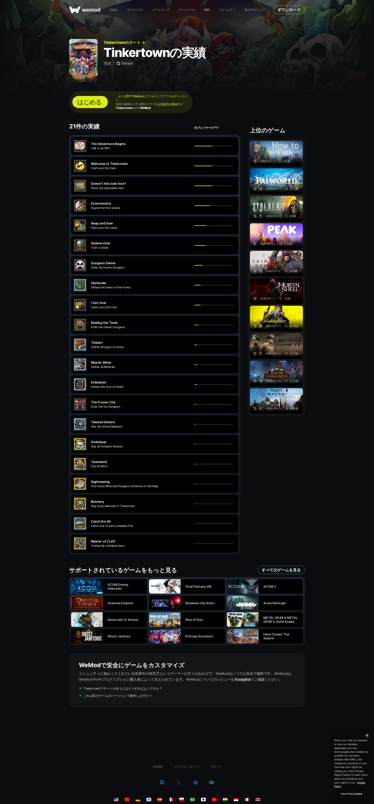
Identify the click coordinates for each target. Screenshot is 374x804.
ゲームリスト (135, 9)
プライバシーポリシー (187, 766)
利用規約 (158, 766)
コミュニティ (227, 9)
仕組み (114, 9)
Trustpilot (242, 679)
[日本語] (203, 799)
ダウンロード (289, 9)
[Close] (367, 735)
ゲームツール (187, 9)
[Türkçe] (214, 799)
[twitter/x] (179, 782)
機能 (207, 9)
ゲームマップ (161, 9)
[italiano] (247, 799)
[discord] (162, 782)
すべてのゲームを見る (281, 570)
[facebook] (196, 783)
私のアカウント (254, 9)
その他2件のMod (167, 104)
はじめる (89, 102)
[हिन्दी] (225, 799)
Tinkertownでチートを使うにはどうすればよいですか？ (122, 688)
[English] (116, 799)
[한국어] (148, 799)
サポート (216, 766)
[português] (192, 799)
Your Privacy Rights (351, 793)
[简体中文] (127, 799)
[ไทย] (258, 799)
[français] (170, 799)
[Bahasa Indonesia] (236, 799)
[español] (159, 799)
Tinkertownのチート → (124, 42)
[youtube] (211, 783)
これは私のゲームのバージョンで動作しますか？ (117, 696)
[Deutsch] (138, 799)
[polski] (181, 799)
